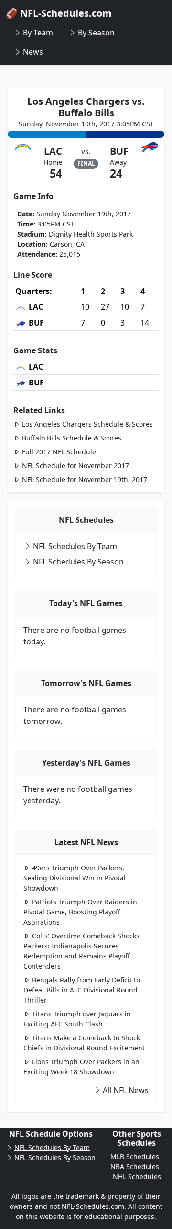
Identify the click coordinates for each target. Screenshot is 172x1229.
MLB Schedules (134, 1156)
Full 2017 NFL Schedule (59, 451)
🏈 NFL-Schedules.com (59, 13)
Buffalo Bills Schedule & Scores (71, 437)
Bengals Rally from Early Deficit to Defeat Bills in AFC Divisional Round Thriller (81, 989)
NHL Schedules (137, 1176)
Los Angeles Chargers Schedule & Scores (87, 423)
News (33, 51)
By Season (96, 32)
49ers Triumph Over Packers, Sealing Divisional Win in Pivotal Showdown (74, 877)
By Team (38, 32)
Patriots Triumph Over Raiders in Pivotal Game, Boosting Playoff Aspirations (80, 911)
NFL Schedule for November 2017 (75, 465)
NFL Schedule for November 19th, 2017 (84, 479)
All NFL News (126, 1090)
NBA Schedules (134, 1166)
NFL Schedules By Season (78, 561)
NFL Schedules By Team (75, 546)
